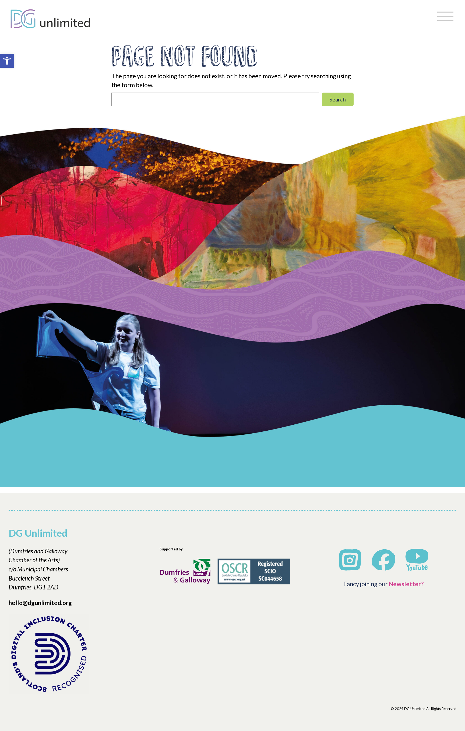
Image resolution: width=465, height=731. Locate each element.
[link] (7, 61)
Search (337, 99)
